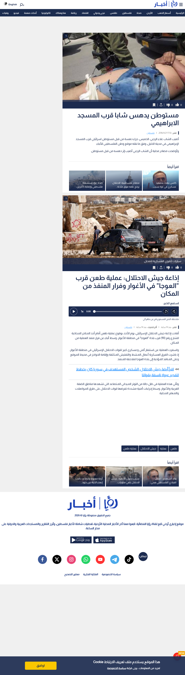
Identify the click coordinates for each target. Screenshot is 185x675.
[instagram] (71, 559)
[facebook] (42, 559)
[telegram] (114, 559)
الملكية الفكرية (90, 574)
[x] (56, 559)
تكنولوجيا (46, 13)
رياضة (74, 13)
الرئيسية (180, 13)
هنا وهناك (61, 13)
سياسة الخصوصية (116, 668)
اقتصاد (85, 13)
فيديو (16, 13)
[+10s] (174, 311)
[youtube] (100, 559)
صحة (139, 13)
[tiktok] (129, 559)
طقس (113, 13)
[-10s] (166, 311)
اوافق (40, 665)
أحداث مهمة (30, 13)
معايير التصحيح (71, 574)
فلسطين (127, 13)
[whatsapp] (85, 559)
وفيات (5, 13)
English (12, 4)
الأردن (149, 13)
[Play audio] (73, 311)
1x (82, 311)
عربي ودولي (99, 13)
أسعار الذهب (164, 13)
